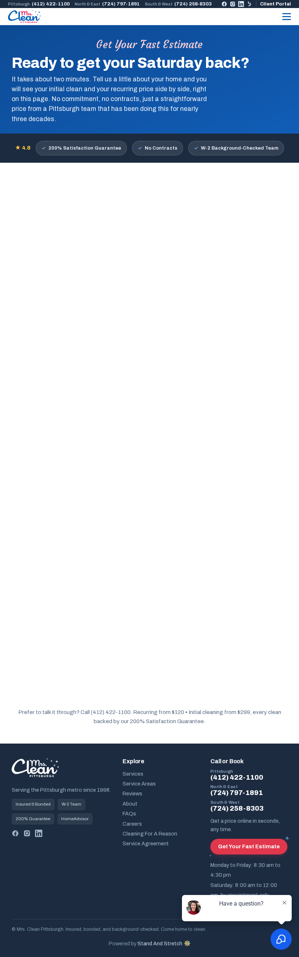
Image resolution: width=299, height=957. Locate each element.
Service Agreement (146, 843)
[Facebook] (224, 4)
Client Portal (275, 4)
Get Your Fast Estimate (249, 846)
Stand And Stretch (159, 943)
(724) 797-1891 (107, 4)
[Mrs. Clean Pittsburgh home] (24, 16)
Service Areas (139, 784)
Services (133, 774)
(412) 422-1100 (39, 4)
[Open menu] (287, 16)
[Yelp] (249, 4)
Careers (132, 824)
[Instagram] (233, 4)
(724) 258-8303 (178, 4)
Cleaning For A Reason (150, 834)
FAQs (129, 814)
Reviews (132, 793)
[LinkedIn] (241, 4)
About (130, 804)
